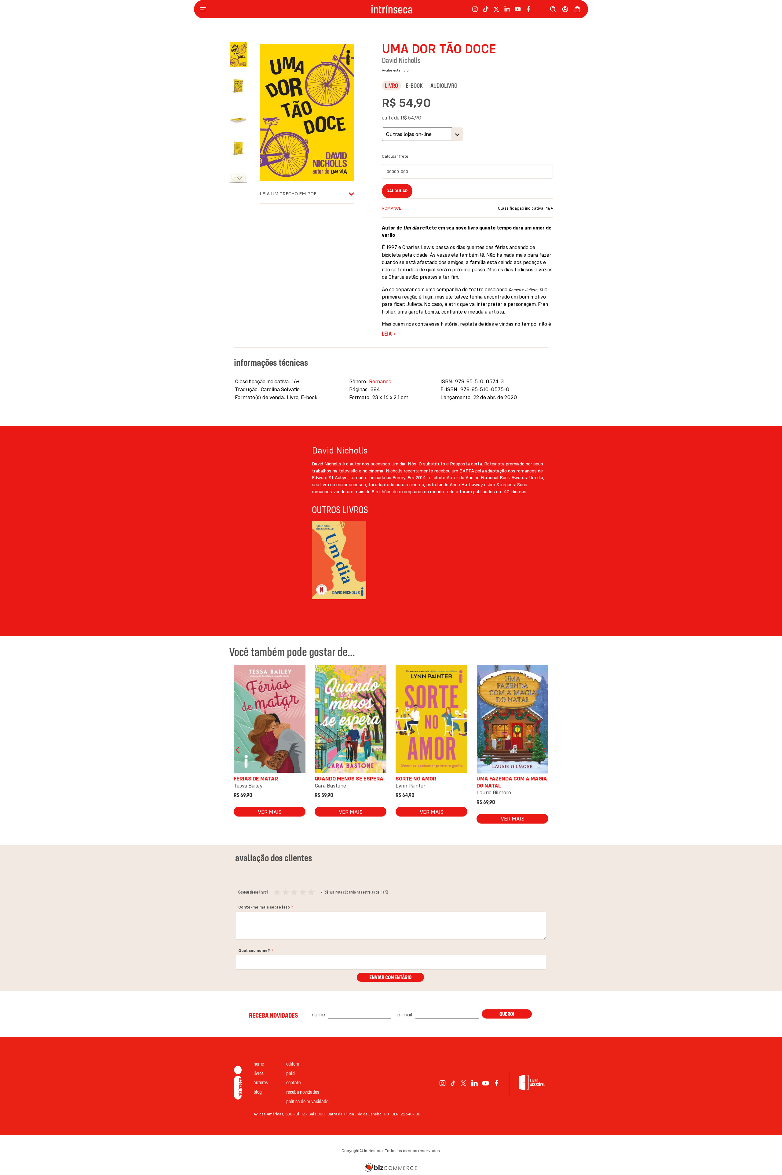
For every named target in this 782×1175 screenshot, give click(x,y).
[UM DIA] (339, 562)
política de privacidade (307, 1101)
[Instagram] (442, 1083)
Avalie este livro (395, 70)
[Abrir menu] (205, 9)
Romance (391, 208)
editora (292, 1063)
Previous (238, 750)
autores (261, 1082)
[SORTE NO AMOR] (431, 720)
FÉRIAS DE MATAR (256, 778)
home (259, 1063)
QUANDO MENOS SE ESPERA (349, 778)
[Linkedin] (474, 1083)
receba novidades (302, 1091)
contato (293, 1082)
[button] (241, 82)
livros (259, 1073)
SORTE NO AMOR (416, 778)
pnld (290, 1073)
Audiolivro (443, 85)
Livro (391, 85)
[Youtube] (485, 1083)
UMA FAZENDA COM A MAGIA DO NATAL (512, 782)
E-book (414, 85)
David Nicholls (401, 60)
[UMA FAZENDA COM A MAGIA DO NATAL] (512, 720)
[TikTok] (453, 1083)
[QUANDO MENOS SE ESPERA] (350, 720)
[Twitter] (463, 1083)
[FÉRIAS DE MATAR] (269, 720)
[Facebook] (496, 1083)
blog (258, 1091)
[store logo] (392, 9)
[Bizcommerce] (391, 1167)
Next (544, 750)
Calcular (397, 190)
